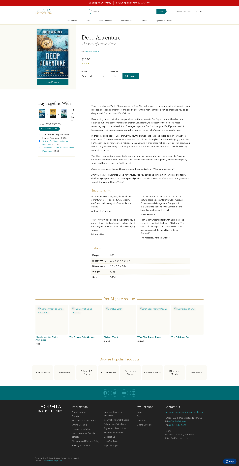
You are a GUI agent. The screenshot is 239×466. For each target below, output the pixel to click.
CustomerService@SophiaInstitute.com (184, 412)
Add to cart (130, 76)
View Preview (52, 81)
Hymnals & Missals (164, 20)
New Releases (105, 20)
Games (144, 20)
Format (85, 71)
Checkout (142, 420)
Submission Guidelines (115, 424)
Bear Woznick (92, 51)
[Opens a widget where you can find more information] (230, 462)
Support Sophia (111, 445)
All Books (125, 20)
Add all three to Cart (49, 128)
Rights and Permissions (115, 428)
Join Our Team (111, 441)
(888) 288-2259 (177, 425)
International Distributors (116, 419)
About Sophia (79, 412)
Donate (75, 416)
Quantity (114, 71)
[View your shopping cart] (200, 11)
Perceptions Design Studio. (54, 461)
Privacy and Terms (81, 445)
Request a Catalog (81, 428)
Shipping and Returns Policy (85, 441)
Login (139, 412)
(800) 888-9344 (183, 11)
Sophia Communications (84, 420)
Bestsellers (72, 20)
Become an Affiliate (113, 432)
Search (161, 11)
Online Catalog (79, 424)
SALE (88, 20)
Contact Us (109, 436)
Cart (139, 416)
